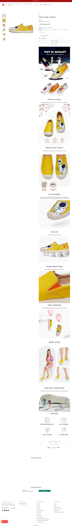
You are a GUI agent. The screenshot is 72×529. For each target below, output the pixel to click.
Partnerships (56, 510)
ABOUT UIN (9, 5)
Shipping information (54, 441)
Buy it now (54, 44)
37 (49, 29)
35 (40, 29)
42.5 (43, 32)
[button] (47, 5)
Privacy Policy (39, 515)
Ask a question (54, 444)
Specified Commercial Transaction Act (43, 518)
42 (40, 32)
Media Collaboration (57, 507)
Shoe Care (38, 507)
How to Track (39, 513)
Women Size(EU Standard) (45, 27)
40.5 (64, 29)
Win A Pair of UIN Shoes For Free (59, 512)
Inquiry (55, 505)
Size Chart (38, 505)
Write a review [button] (44, 490)
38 (51, 29)
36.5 (46, 29)
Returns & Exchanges (40, 510)
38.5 (55, 29)
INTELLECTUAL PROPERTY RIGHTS (43, 520)
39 (58, 29)
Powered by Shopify (36, 525)
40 (60, 29)
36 (42, 29)
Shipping (40, 21)
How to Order (39, 512)
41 (67, 29)
